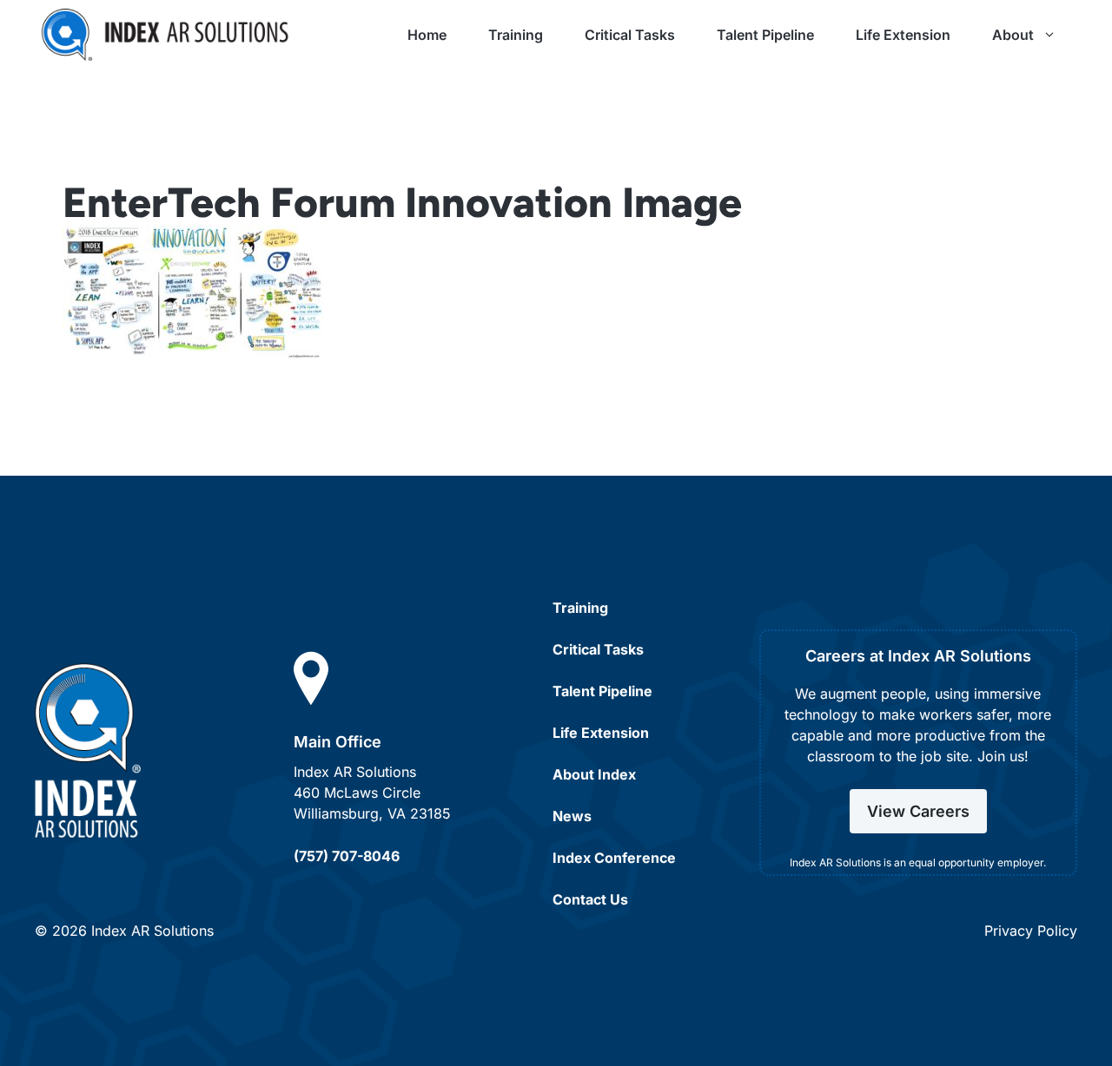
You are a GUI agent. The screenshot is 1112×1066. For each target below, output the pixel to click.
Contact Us (590, 899)
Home (427, 34)
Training (515, 34)
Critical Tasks (630, 34)
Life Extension (903, 34)
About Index (594, 774)
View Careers (918, 811)
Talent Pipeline (765, 34)
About (1013, 34)
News (572, 816)
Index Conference (614, 857)
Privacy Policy (1030, 930)
